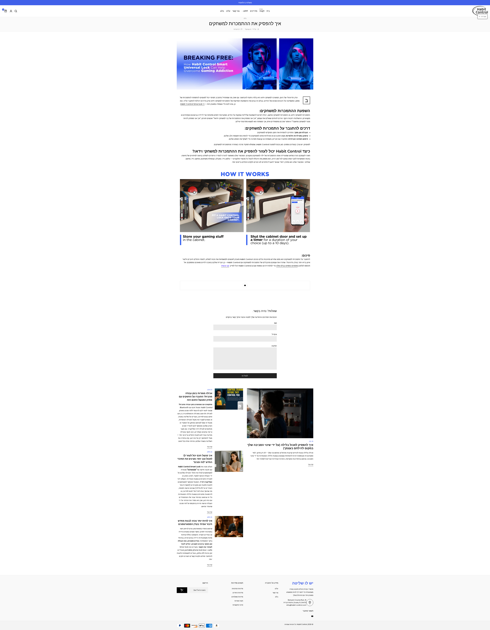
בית (268, 11)
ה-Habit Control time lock (192, 104)
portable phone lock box (195, 550)
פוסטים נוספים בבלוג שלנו (287, 265)
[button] (482, 16)
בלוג (222, 11)
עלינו (228, 11)
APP (245, 11)
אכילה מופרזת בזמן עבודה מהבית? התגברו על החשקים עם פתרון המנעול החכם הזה (195, 396)
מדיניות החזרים (238, 592)
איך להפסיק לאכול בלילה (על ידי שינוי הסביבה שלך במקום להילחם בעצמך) (280, 446)
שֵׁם (275, 323)
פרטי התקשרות (238, 605)
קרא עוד (310, 464)
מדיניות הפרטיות (237, 588)
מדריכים (253, 11)
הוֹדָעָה (274, 345)
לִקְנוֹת (261, 10)
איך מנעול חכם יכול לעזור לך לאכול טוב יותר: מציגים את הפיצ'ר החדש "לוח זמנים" (194, 459)
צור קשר (236, 11)
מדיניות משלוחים (237, 597)
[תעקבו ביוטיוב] (245, 285)
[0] (5, 11)
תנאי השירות (239, 601)
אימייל (274, 334)
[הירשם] (182, 590)
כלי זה (210, 497)
